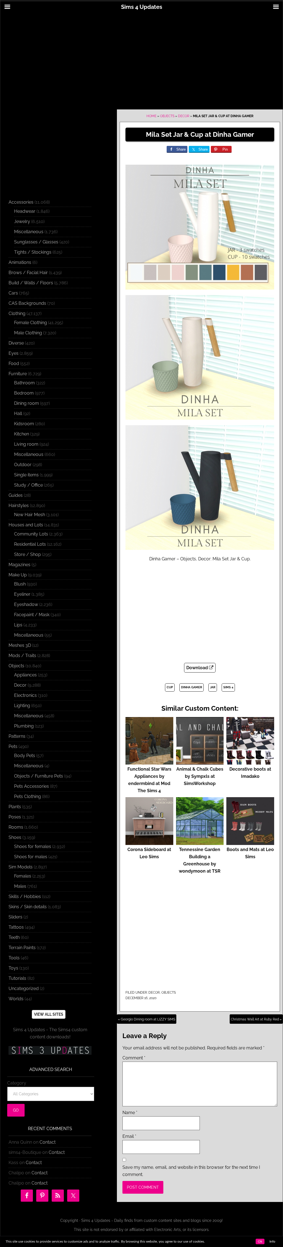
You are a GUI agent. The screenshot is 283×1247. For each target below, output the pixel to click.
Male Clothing (28, 332)
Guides (16, 495)
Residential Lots (30, 544)
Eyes (14, 353)
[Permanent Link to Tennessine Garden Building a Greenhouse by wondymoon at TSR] (200, 842)
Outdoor (23, 464)
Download (197, 667)
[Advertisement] (141, 57)
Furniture (18, 373)
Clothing (17, 313)
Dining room (26, 403)
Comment (133, 1057)
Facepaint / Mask (31, 614)
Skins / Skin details (28, 906)
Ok (260, 1241)
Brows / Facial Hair (28, 272)
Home (151, 116)
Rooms (16, 827)
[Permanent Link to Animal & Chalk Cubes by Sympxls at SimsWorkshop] (200, 762)
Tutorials (17, 978)
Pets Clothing (27, 796)
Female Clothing (30, 322)
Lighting (22, 705)
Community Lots (31, 534)
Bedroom (24, 393)
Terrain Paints (22, 947)
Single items (26, 474)
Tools (14, 957)
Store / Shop (27, 554)
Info (272, 1241)
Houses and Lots (26, 524)
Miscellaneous (28, 231)
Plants (15, 806)
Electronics (25, 695)
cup (170, 687)
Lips (18, 625)
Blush (20, 584)
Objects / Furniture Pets (38, 776)
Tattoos (16, 927)
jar (212, 687)
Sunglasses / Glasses (36, 242)
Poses (15, 817)
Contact (48, 1142)
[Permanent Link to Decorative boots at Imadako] (250, 762)
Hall (18, 413)
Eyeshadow (26, 604)
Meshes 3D (20, 645)
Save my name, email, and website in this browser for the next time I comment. (191, 1171)
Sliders (15, 917)
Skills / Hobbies (25, 896)
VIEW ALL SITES (48, 1014)
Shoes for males (30, 856)
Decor (183, 116)
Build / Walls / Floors (31, 282)
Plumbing (24, 726)
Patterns (17, 736)
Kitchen (21, 434)
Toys (13, 968)
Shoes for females (32, 846)
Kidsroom (24, 423)
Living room (26, 444)
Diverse (16, 343)
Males (20, 886)
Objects (167, 116)
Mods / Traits (22, 655)
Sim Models (21, 867)
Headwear (24, 211)
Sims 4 (228, 687)
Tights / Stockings (32, 252)
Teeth (14, 937)
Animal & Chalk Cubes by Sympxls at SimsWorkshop (199, 776)
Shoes (15, 837)
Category (16, 1083)
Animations (20, 262)
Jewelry (22, 221)
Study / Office (28, 485)
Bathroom (24, 382)
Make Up (18, 574)
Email (129, 1136)
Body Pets (24, 755)
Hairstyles (19, 505)
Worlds (16, 998)
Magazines (19, 564)
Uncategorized (24, 988)
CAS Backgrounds (27, 303)
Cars (13, 293)
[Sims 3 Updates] (50, 1050)
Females (22, 876)
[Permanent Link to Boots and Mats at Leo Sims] (250, 842)
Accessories (21, 202)
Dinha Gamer (191, 687)
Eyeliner (22, 594)
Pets (13, 746)
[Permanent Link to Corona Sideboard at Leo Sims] (149, 842)
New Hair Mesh (29, 514)
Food (14, 363)
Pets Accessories (31, 786)
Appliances (25, 675)
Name (129, 1112)
